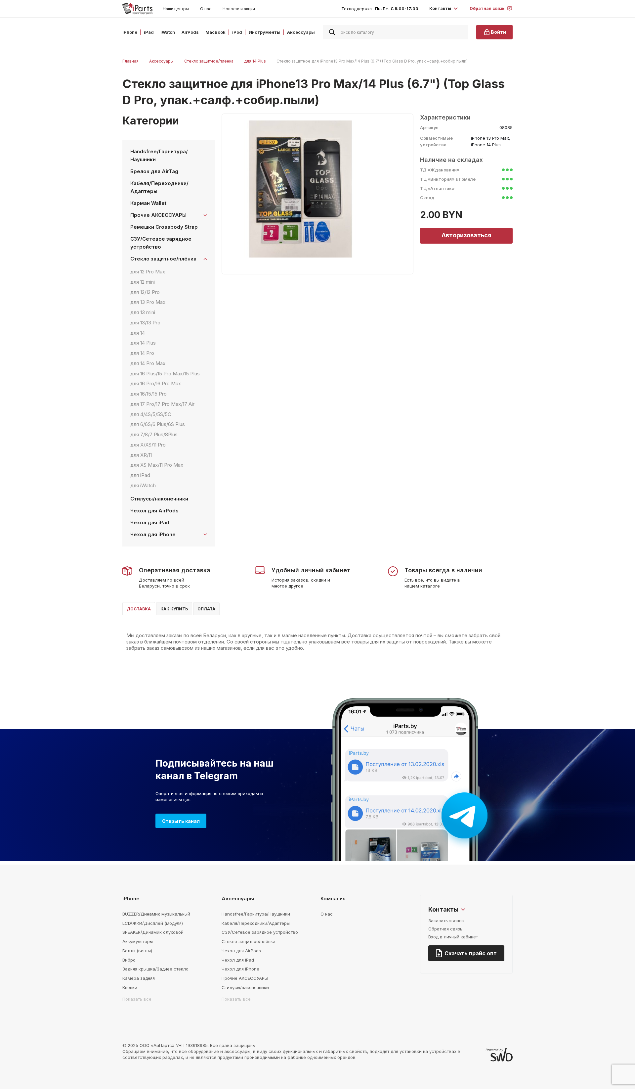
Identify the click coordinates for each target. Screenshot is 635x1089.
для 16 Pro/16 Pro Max (155, 383)
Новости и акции (239, 8)
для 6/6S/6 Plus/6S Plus (157, 424)
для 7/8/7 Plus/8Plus (154, 434)
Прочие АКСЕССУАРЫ (245, 978)
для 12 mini (142, 282)
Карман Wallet (148, 203)
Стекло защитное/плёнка (208, 61)
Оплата (206, 608)
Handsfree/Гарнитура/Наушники (159, 155)
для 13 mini (142, 312)
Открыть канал (181, 821)
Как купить (174, 608)
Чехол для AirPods (154, 510)
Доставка (139, 608)
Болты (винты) (137, 950)
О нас (205, 8)
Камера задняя (138, 978)
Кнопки (129, 987)
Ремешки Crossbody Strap (164, 227)
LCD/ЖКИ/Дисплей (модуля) (152, 923)
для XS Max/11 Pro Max (156, 465)
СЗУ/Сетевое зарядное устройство (160, 243)
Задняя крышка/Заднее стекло (155, 968)
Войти (498, 32)
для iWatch (143, 485)
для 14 (137, 333)
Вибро (129, 960)
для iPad (140, 475)
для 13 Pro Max (147, 302)
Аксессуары (161, 61)
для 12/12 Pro (145, 292)
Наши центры (176, 8)
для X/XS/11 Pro (148, 445)
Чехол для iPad (149, 522)
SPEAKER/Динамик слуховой (153, 932)
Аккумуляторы (137, 941)
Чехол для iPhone (240, 968)
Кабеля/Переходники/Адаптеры (159, 187)
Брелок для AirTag (154, 171)
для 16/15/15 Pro (148, 394)
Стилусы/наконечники (159, 499)
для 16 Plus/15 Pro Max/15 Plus (165, 373)
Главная (130, 61)
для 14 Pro (142, 353)
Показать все (136, 999)
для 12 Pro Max (147, 271)
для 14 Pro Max (147, 363)
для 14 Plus (255, 61)
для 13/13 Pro (145, 322)
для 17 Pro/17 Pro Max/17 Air (162, 404)
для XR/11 (141, 455)
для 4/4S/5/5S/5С (150, 414)
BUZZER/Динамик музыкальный (156, 914)
